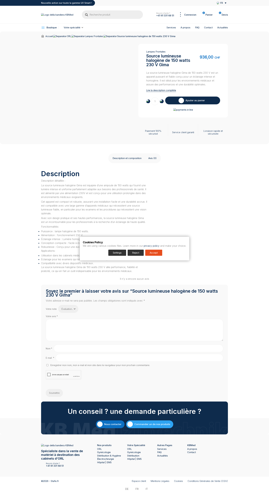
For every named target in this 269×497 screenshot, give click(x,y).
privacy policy (151, 245)
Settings (117, 252)
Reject (135, 252)
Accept (154, 252)
